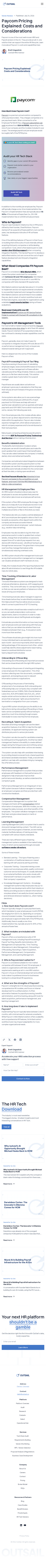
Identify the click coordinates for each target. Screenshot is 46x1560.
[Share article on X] (9, 1040)
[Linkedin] (21, 1525)
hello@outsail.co (23, 1394)
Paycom (5, 115)
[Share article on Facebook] (15, 1040)
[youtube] (25, 1525)
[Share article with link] (4, 1040)
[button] (42, 3)
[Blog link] (23, 1161)
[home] (8, 3)
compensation (28, 804)
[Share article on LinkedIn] (20, 1040)
